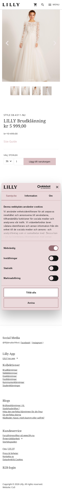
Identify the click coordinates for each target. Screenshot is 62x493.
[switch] (53, 258)
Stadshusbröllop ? (11, 408)
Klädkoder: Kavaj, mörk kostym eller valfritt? (23, 417)
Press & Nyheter (10, 453)
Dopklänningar (10, 376)
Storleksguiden (10, 441)
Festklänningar (10, 379)
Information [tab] (31, 195)
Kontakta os (8, 456)
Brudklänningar (10, 369)
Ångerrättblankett (11, 438)
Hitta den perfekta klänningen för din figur (23, 411)
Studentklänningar (11, 385)
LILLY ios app (9, 358)
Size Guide (10, 141)
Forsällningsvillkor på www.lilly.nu (18, 435)
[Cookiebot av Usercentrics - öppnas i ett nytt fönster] (37, 187)
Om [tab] (51, 195)
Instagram (37, 342)
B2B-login (9, 467)
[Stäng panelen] (57, 187)
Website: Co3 (9, 487)
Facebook (25, 342)
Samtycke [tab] (11, 195)
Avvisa (31, 303)
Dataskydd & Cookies (13, 459)
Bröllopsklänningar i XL (13, 405)
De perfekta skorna (12, 414)
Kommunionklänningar (13, 382)
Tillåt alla (31, 292)
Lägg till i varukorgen (39, 161)
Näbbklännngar (10, 372)
